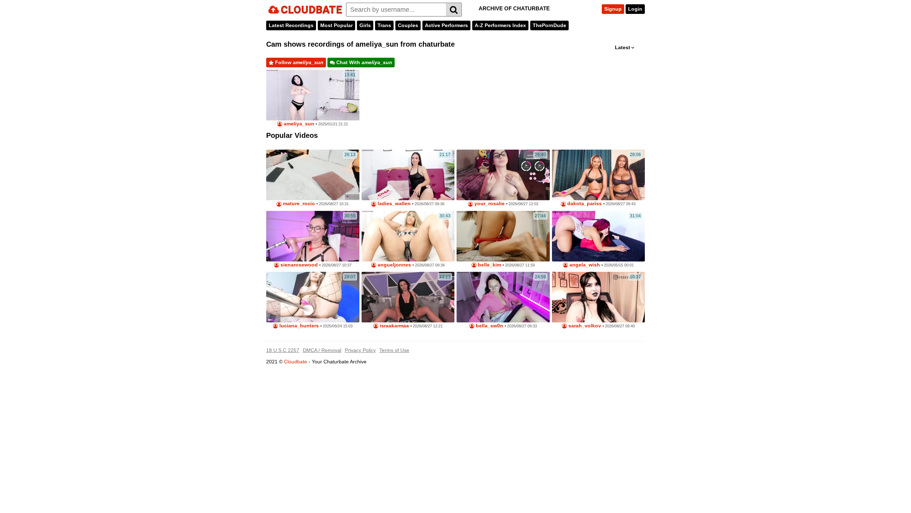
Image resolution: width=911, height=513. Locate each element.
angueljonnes (393, 265)
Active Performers (446, 25)
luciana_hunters (298, 325)
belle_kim (488, 265)
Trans (384, 25)
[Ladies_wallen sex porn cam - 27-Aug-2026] (408, 175)
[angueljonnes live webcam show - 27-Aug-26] (408, 236)
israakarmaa (393, 325)
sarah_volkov (584, 325)
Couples (408, 25)
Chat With (363, 62)
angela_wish (584, 265)
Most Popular (336, 25)
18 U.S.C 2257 (282, 350)
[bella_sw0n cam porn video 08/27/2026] (503, 297)
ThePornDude (549, 25)
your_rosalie (489, 203)
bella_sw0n (488, 325)
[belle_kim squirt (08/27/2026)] (503, 236)
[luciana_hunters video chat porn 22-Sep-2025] (312, 297)
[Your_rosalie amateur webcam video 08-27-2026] (503, 175)
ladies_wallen (393, 203)
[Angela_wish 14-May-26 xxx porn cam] (598, 236)
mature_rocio (298, 203)
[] (454, 9)
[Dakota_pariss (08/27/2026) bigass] (598, 175)
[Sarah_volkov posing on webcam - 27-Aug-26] (598, 297)
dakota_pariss (584, 203)
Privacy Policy (360, 350)
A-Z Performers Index (500, 25)
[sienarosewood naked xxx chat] (312, 236)
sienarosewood (298, 265)
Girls (365, 25)
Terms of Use (394, 350)
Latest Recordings (291, 25)
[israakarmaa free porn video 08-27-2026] (408, 297)
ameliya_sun (298, 123)
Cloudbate (295, 361)
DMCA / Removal (322, 350)
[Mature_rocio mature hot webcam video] (312, 175)
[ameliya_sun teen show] (312, 95)
